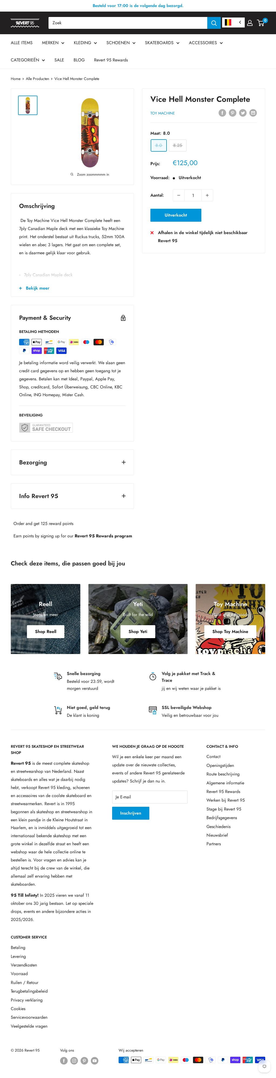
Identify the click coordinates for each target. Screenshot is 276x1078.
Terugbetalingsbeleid (29, 991)
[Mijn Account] (250, 23)
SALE (59, 60)
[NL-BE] (233, 22)
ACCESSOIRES (203, 43)
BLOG (79, 60)
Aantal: (157, 195)
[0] (260, 23)
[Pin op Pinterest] (232, 112)
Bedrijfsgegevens (221, 818)
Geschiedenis (218, 826)
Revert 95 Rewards (111, 60)
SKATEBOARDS (159, 43)
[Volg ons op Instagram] (74, 1061)
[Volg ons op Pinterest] (84, 1061)
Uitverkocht (176, 215)
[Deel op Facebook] (222, 112)
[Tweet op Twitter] (243, 112)
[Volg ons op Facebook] (64, 1061)
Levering (18, 956)
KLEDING (82, 43)
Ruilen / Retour (24, 982)
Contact (213, 756)
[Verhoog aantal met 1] (207, 195)
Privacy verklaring (27, 1000)
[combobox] (128, 23)
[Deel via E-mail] (253, 112)
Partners (213, 844)
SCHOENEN (118, 43)
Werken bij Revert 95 (225, 800)
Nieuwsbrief (217, 835)
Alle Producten (37, 78)
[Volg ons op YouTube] (94, 1061)
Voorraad (19, 974)
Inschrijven (130, 813)
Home (15, 78)
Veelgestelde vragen (29, 1026)
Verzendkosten (24, 965)
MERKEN (50, 43)
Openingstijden (220, 765)
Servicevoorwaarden (29, 1017)
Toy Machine (162, 113)
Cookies (18, 1009)
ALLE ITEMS (22, 43)
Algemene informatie (225, 783)
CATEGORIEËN (25, 60)
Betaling (18, 947)
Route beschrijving (223, 774)
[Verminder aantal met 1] (178, 195)
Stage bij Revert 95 (223, 809)
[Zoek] (214, 23)
